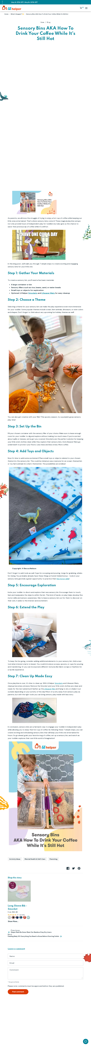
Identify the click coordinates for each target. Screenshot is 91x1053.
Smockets (32, 293)
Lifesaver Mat (50, 689)
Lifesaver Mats (48, 293)
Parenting (53, 859)
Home (42, 22)
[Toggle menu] (86, 8)
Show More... (13, 921)
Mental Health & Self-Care (35, 859)
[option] (17, 902)
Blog (48, 22)
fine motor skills (62, 579)
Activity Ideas (14, 859)
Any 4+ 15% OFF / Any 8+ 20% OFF (24, 2)
